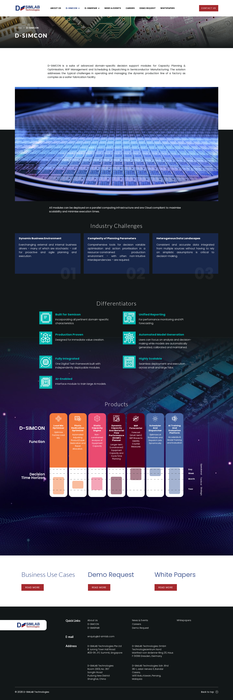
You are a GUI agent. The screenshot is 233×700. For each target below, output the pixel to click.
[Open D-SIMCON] (79, 8)
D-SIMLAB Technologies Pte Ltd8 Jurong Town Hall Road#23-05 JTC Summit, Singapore (104, 649)
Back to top (207, 692)
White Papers (175, 574)
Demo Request (111, 574)
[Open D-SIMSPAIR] (99, 8)
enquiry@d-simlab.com (100, 636)
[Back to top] (216, 692)
